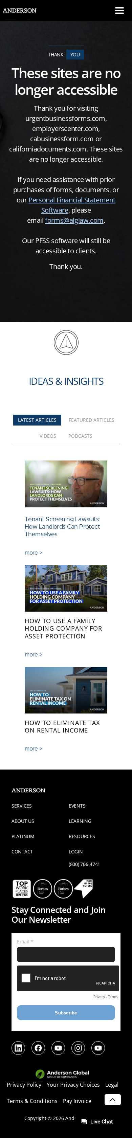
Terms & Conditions (32, 1101)
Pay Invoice (77, 1101)
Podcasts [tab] (80, 436)
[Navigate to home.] (25, 10)
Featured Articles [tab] (91, 420)
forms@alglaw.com (74, 220)
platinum (23, 836)
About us (23, 821)
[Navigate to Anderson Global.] (66, 1074)
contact (22, 851)
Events (77, 805)
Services (22, 805)
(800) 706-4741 (84, 864)
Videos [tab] (48, 436)
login (76, 851)
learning (80, 821)
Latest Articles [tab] (37, 420)
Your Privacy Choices (73, 1084)
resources (82, 836)
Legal (111, 1084)
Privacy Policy (24, 1084)
